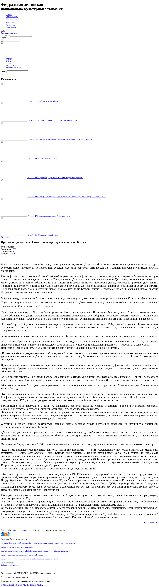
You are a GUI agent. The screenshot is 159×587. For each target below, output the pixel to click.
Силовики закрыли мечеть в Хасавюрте (17, 547)
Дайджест (13, 254)
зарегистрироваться (20, 530)
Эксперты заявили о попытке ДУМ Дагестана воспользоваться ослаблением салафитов (35, 551)
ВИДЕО (18, 585)
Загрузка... (5, 237)
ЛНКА (8, 61)
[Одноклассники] (5, 534)
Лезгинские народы (13, 67)
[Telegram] (8, 534)
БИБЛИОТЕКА (36, 585)
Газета (8, 63)
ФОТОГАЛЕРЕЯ (8, 585)
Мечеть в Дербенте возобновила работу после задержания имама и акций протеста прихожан (38, 543)
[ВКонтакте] (2, 534)
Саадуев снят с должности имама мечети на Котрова (22, 555)
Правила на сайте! (13, 19)
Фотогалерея (11, 27)
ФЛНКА (9, 59)
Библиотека (10, 25)
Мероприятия (11, 65)
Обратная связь (12, 17)
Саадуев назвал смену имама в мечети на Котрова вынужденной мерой (29, 559)
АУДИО (26, 585)
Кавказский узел (151, 522)
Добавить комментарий (10, 565)
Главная (9, 15)
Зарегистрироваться (9, 33)
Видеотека (10, 23)
